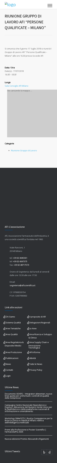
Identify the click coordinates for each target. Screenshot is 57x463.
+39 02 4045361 (20, 257)
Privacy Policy (35, 369)
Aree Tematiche (13, 328)
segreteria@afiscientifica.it (22, 285)
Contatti (9, 369)
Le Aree (33, 328)
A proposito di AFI (37, 316)
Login (8, 375)
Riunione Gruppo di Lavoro (24, 150)
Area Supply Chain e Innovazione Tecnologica (38, 345)
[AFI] (26, 4)
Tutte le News (35, 364)
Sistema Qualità (13, 322)
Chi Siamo (10, 316)
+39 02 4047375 (20, 261)
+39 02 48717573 (21, 264)
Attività (32, 358)
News (8, 364)
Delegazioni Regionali (39, 322)
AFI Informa (34, 352)
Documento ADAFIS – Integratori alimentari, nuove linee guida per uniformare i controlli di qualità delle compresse (28, 395)
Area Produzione (14, 352)
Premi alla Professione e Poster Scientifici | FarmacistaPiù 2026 (25, 430)
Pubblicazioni (12, 358)
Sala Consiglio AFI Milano (16, 85)
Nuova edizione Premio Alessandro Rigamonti (27, 438)
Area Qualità (12, 334)
